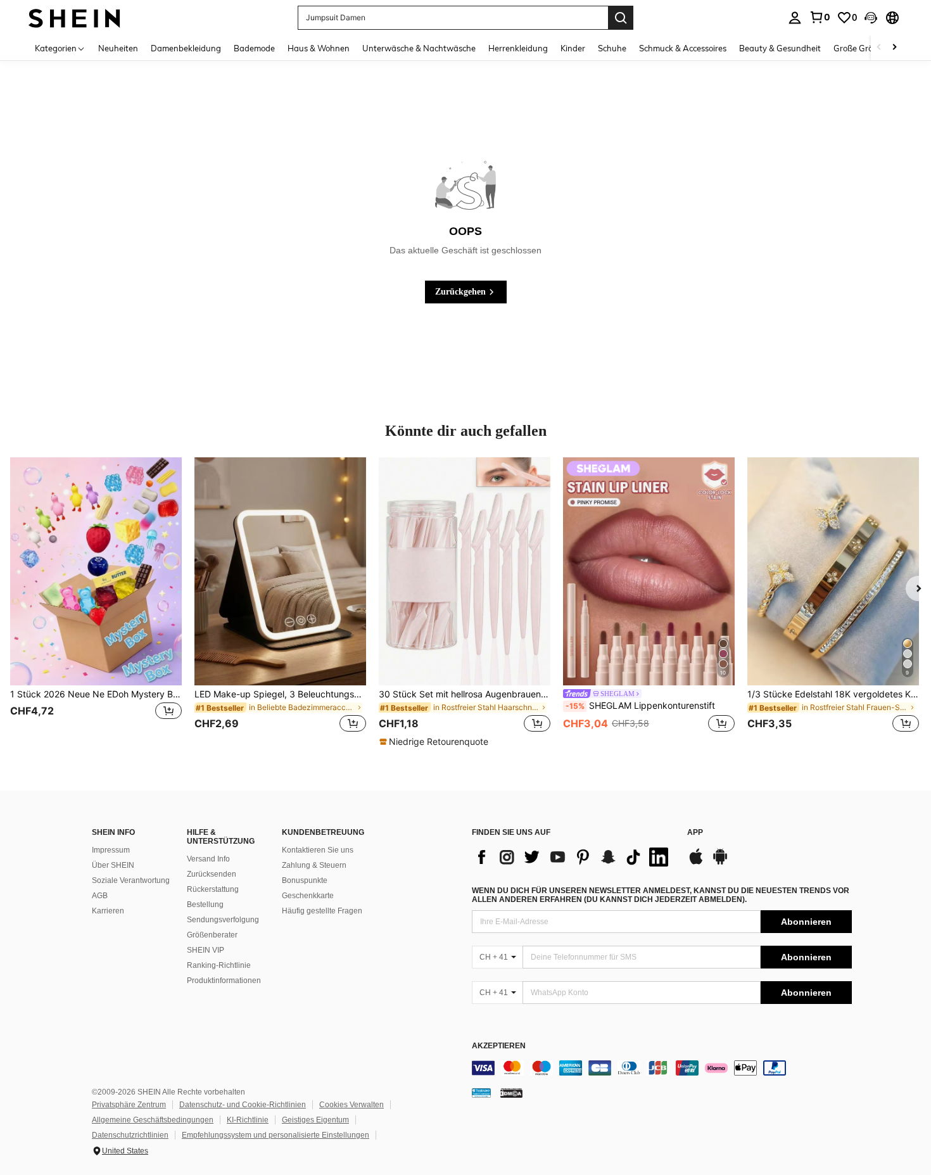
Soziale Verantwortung (131, 880)
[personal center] (794, 17)
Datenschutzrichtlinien (130, 1135)
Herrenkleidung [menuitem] (518, 48)
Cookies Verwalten (351, 1104)
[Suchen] (620, 18)
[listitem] (96, 602)
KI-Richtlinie (248, 1119)
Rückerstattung (213, 889)
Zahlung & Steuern (314, 865)
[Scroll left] (879, 47)
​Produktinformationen (224, 980)
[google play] (720, 862)
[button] (870, 17)
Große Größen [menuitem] (860, 48)
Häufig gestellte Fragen (322, 910)
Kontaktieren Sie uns (317, 850)
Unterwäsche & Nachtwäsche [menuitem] (419, 48)
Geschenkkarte (308, 895)
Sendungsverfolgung (223, 919)
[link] (819, 17)
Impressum (111, 850)
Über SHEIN (113, 865)
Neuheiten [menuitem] (118, 48)
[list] (573, 857)
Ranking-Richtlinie (219, 965)
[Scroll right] (894, 47)
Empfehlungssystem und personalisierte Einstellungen (275, 1135)
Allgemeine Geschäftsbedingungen (152, 1119)
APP (695, 833)
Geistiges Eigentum (315, 1119)
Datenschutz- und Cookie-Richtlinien (242, 1104)
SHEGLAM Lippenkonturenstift (640, 706)
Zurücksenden (211, 874)
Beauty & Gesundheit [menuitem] (780, 48)
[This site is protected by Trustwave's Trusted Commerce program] (481, 1092)
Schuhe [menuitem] (612, 48)
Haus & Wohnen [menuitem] (319, 48)
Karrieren (108, 910)
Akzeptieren (499, 1046)
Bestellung (205, 904)
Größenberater (212, 934)
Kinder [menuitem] (572, 48)
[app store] (696, 862)
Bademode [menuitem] (254, 48)
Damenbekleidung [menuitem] (186, 48)
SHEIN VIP (205, 950)
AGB (100, 895)
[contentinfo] (662, 1068)
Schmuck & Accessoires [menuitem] (682, 48)
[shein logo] (74, 17)
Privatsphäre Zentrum (129, 1104)
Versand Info (208, 858)
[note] (435, 741)
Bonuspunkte (304, 880)
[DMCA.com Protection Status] (511, 1092)
